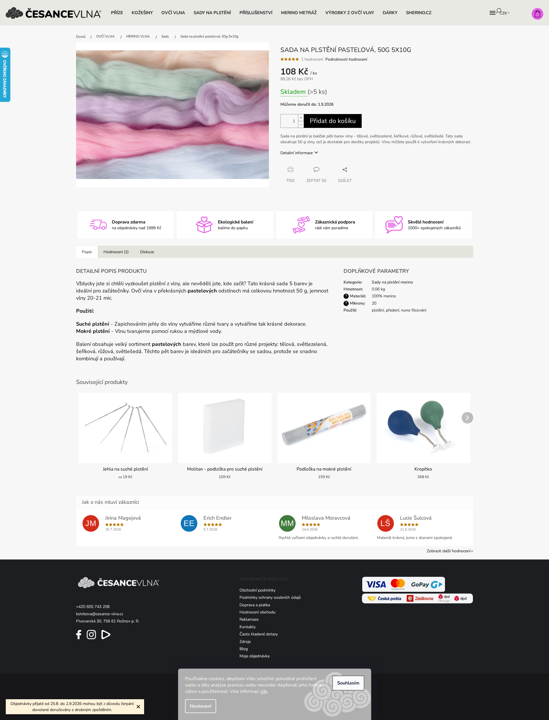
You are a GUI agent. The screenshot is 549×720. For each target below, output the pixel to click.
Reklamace (249, 619)
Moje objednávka (254, 656)
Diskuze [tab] (147, 252)
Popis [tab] (87, 252)
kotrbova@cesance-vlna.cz (99, 614)
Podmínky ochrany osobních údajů (270, 597)
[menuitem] (117, 12)
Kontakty (247, 627)
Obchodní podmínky (257, 590)
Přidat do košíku (333, 121)
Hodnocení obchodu (257, 612)
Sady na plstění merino (392, 282)
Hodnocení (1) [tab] (116, 252)
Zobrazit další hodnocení (448, 551)
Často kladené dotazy (258, 634)
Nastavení (200, 706)
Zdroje (245, 641)
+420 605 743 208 (93, 606)
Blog (243, 649)
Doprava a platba (254, 605)
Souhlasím (348, 683)
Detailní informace (296, 153)
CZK (504, 13)
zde (263, 691)
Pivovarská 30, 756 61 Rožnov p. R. (107, 621)
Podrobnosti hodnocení (346, 59)
